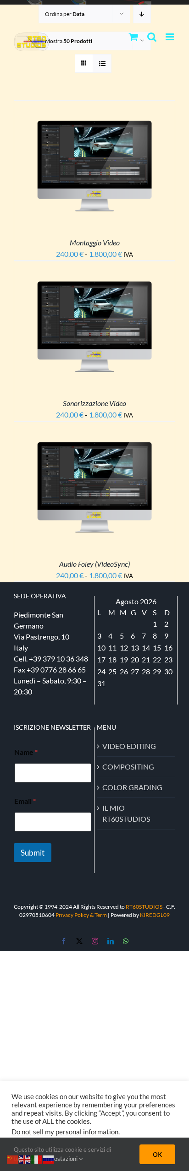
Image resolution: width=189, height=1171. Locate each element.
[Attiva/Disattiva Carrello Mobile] (133, 37)
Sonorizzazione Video (94, 403)
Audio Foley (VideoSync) (94, 563)
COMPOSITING (128, 766)
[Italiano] (37, 1158)
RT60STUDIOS (144, 906)
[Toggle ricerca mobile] (151, 37)
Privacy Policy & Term (82, 914)
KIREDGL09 (155, 914)
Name (26, 752)
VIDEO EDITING (129, 746)
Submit (32, 852)
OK (157, 1154)
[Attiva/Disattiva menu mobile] (170, 37)
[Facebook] (64, 941)
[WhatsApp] (125, 941)
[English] (25, 1158)
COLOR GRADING (132, 787)
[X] (79, 941)
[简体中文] (13, 1158)
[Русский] (49, 1158)
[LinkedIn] (110, 941)
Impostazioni (61, 1158)
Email (25, 801)
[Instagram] (95, 941)
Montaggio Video (95, 242)
